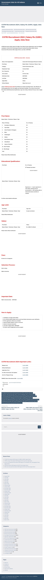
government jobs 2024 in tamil (31, 396)
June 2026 (7, 479)
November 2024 (8, 507)
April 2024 (6, 518)
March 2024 (7, 519)
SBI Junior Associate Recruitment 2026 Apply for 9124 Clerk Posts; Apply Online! (20, 466)
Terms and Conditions (9, 568)
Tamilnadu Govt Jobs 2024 (21, 401)
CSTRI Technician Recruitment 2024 (18, 396)
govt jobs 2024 (29, 397)
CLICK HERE (25, 372)
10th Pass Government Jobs (7, 29)
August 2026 (7, 476)
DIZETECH (35, 576)
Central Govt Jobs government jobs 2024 (9, 394)
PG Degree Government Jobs (10, 545)
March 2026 (7, 483)
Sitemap (6, 570)
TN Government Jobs (9, 551)
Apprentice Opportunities (9, 536)
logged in (10, 418)
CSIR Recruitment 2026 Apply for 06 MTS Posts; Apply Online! (16, 465)
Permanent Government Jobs (10, 544)
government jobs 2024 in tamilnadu (8, 397)
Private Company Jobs (9, 547)
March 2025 (7, 501)
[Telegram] (2, 389)
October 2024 (7, 509)
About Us (6, 562)
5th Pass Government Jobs (10, 532)
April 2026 (6, 482)
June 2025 (7, 497)
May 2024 (6, 516)
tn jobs (21, 402)
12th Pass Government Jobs (19, 29)
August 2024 (7, 512)
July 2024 (6, 513)
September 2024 (8, 510)
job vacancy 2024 (17, 399)
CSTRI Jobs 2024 (31, 394)
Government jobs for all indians (20, 397)
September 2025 (8, 492)
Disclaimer (7, 565)
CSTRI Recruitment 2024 (6, 396)
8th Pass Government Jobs (31, 29)
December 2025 (8, 488)
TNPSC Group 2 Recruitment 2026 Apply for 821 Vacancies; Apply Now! (18, 460)
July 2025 (6, 495)
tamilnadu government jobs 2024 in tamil (9, 401)
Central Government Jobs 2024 (17, 392)
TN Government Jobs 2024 (32, 401)
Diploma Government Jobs (10, 541)
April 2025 (6, 500)
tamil (25, 399)
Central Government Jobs (19, 31)
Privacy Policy (7, 567)
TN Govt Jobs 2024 (5, 402)
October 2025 (7, 491)
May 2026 (6, 480)
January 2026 (7, 486)
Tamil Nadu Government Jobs (10, 548)
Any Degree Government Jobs (8, 31)
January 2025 (7, 504)
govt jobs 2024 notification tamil (7, 399)
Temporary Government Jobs (30, 31)
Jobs (22, 399)
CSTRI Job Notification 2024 (22, 394)
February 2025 (7, 503)
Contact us (7, 564)
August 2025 (7, 494)
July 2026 (6, 477)
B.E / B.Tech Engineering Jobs (10, 538)
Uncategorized (7, 553)
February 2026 (7, 485)
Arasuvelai (9, 392)
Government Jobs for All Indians (13, 2)
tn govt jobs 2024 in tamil (14, 402)
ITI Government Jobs (8, 542)
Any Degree (4, 392)
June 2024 (7, 515)
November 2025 (8, 489)
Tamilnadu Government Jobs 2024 (33, 399)
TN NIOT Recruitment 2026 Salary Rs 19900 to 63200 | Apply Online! (18, 459)
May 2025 (6, 498)
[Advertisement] (22, 14)
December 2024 (8, 506)
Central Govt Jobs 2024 (28, 392)
